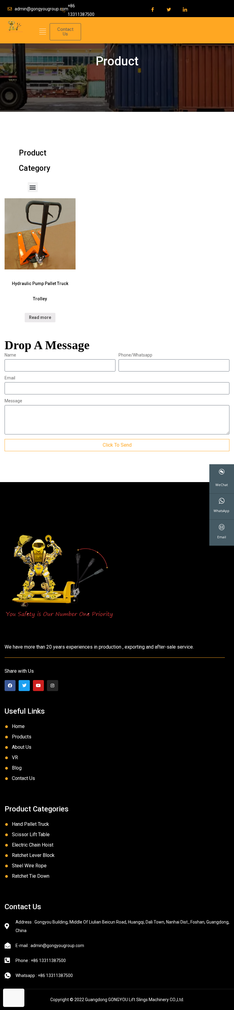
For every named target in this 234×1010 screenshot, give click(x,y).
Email (10, 378)
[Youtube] (38, 685)
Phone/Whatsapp (135, 355)
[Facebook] (10, 685)
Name (10, 355)
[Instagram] (52, 685)
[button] (42, 32)
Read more (40, 317)
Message (13, 401)
